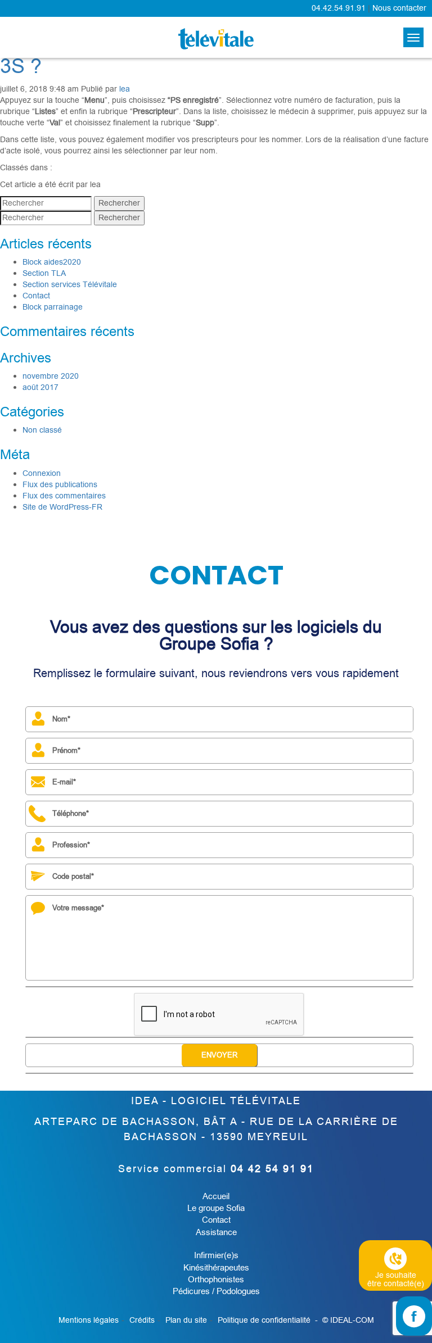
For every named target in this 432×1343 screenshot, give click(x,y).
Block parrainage (52, 307)
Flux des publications (59, 484)
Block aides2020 (51, 262)
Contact (36, 296)
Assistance (216, 1232)
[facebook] (414, 1316)
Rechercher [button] (119, 203)
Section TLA (44, 273)
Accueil (216, 1196)
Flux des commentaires (64, 496)
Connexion (41, 473)
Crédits (142, 1320)
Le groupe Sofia (216, 1208)
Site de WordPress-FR (62, 507)
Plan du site (186, 1320)
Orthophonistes (216, 1279)
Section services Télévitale (69, 284)
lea (124, 89)
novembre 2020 (50, 376)
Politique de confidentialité (264, 1320)
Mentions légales (88, 1320)
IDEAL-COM (352, 1320)
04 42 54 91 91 (272, 1169)
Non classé (42, 430)
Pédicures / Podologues (216, 1291)
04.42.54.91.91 (339, 8)
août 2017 (40, 387)
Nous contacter (399, 8)
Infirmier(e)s (216, 1255)
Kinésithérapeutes (216, 1267)
